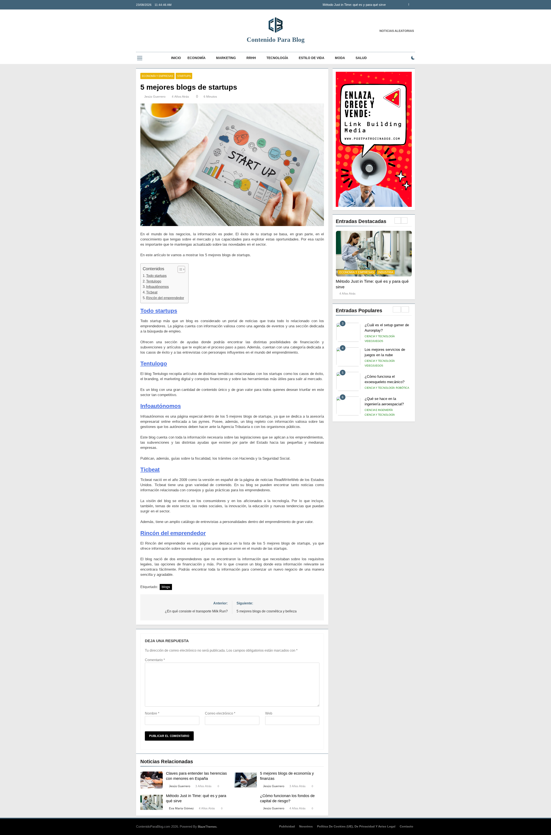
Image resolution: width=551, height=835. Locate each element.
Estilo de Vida (311, 58)
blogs (166, 587)
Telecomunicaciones (380, 414)
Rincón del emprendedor (165, 298)
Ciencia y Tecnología (380, 336)
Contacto (406, 826)
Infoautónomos (157, 287)
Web (268, 713)
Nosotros (306, 826)
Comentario (155, 660)
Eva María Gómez (181, 808)
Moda (340, 58)
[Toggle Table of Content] (179, 269)
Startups (184, 76)
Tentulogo (153, 281)
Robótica (402, 363)
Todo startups (156, 276)
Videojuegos (374, 341)
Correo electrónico (220, 713)
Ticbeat (151, 292)
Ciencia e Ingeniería (379, 385)
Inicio (176, 58)
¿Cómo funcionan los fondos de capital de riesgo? (351, 4)
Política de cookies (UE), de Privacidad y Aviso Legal (356, 826)
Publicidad (287, 826)
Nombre (152, 713)
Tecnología (277, 58)
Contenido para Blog (276, 39)
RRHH (251, 58)
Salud (361, 58)
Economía (196, 58)
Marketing (226, 58)
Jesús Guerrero (155, 96)
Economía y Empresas (157, 76)
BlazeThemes (207, 826)
